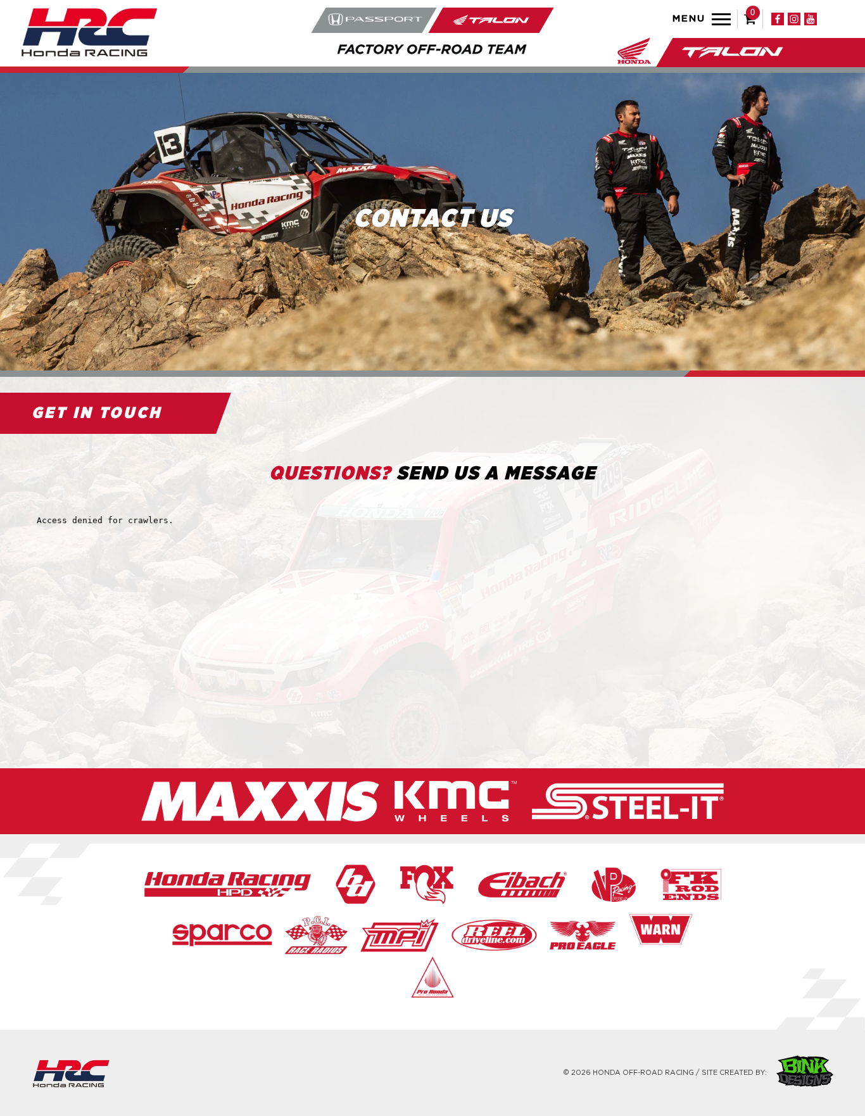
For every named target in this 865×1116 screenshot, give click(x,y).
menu (688, 18)
